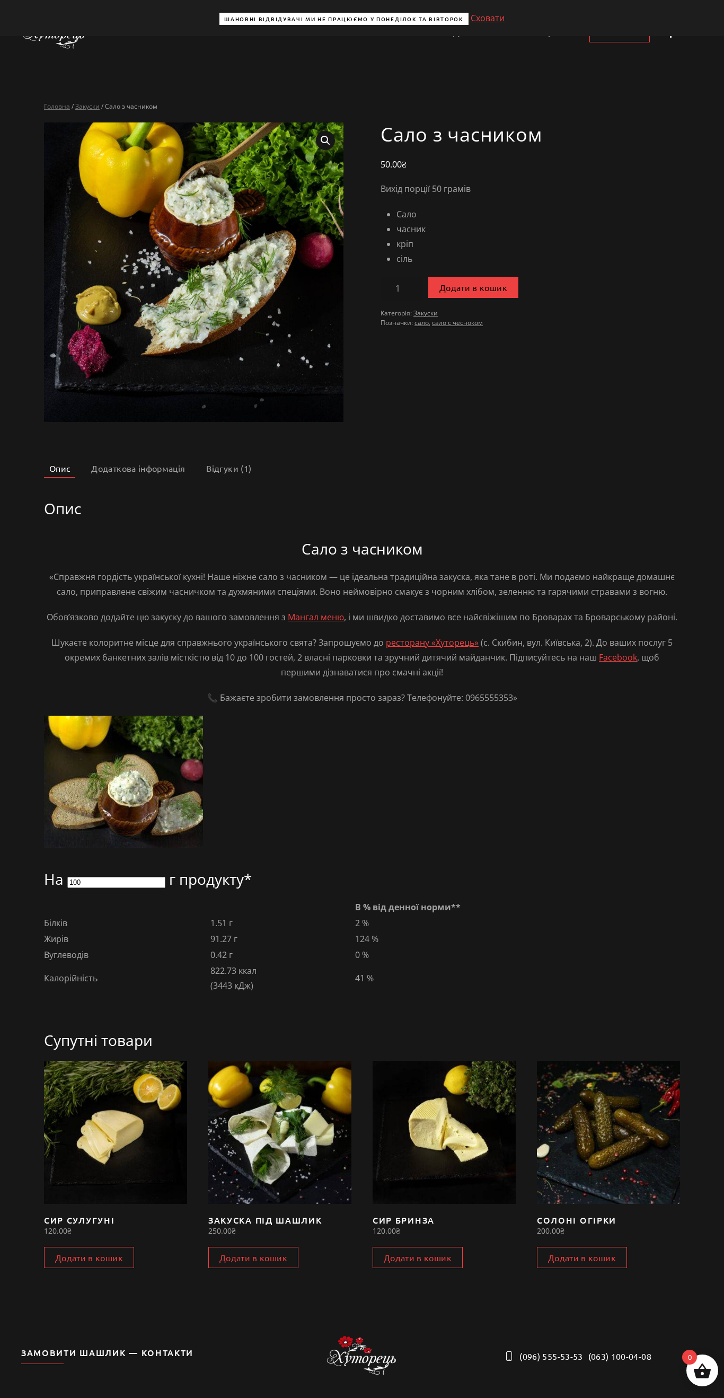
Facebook (618, 657)
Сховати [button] (488, 18)
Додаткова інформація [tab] (138, 468)
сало (421, 322)
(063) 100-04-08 (619, 1356)
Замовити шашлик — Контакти (107, 1352)
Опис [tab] (59, 468)
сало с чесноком (457, 322)
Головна (57, 106)
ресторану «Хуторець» (432, 642)
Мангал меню (316, 617)
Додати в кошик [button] (89, 1257)
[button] (325, 140)
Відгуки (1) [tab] (228, 468)
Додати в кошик (473, 287)
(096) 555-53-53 (550, 1356)
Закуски (87, 106)
